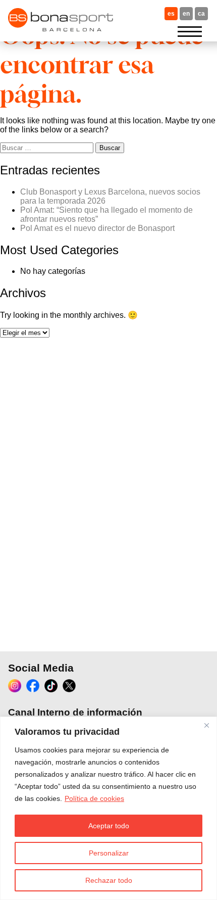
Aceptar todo (108, 826)
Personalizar (109, 853)
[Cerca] (206, 725)
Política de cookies (94, 798)
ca (201, 13)
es (171, 13)
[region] (108, 808)
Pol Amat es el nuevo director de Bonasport (97, 228)
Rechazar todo (108, 880)
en (186, 13)
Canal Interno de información (75, 712)
